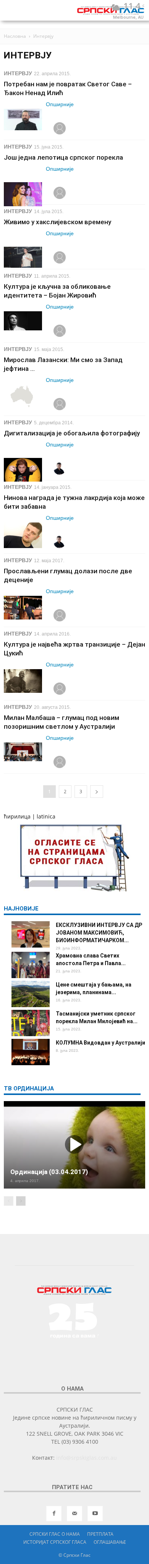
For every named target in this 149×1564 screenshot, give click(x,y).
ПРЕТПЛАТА (100, 1534)
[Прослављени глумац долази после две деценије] (23, 607)
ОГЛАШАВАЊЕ (110, 1542)
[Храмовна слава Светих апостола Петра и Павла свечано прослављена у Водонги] (30, 965)
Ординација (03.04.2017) (49, 1172)
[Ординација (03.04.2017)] (74, 1145)
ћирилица (17, 816)
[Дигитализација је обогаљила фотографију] (23, 470)
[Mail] (74, 1513)
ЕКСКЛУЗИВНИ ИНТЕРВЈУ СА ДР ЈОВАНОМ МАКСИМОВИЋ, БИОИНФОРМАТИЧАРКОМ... (99, 932)
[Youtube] (95, 1513)
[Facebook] (54, 1513)
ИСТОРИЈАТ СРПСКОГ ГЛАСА (54, 1542)
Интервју (18, 73)
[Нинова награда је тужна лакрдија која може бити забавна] (23, 535)
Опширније (60, 104)
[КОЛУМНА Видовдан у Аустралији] (30, 1052)
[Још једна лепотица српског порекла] (23, 194)
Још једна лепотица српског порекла (63, 157)
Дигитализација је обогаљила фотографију (72, 433)
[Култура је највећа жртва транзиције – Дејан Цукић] (23, 681)
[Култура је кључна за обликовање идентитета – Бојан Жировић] (23, 320)
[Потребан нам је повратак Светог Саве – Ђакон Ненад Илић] (23, 119)
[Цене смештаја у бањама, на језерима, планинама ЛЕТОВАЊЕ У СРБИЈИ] (30, 994)
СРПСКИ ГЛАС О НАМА (54, 1534)
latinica (46, 816)
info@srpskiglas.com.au (86, 1457)
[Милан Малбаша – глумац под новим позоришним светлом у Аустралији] (23, 751)
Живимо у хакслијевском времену (57, 222)
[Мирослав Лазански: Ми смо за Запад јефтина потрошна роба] (23, 396)
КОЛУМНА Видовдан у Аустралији (100, 1043)
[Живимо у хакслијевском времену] (23, 257)
